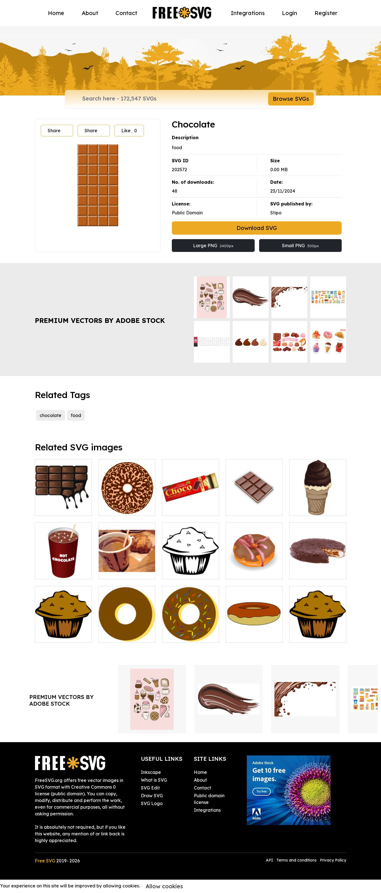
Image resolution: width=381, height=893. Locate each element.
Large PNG (213, 245)
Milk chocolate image (190, 505)
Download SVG (257, 227)
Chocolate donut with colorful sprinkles (190, 628)
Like (129, 130)
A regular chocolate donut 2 (254, 631)
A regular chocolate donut (127, 631)
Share (54, 130)
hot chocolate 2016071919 (127, 568)
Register (326, 12)
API (270, 860)
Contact (126, 12)
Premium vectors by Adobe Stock (100, 320)
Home (56, 12)
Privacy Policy (333, 860)
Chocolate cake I (123, 508)
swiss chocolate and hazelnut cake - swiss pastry (317, 564)
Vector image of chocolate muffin (317, 631)
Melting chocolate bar (63, 505)
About (90, 12)
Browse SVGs (291, 98)
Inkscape (151, 772)
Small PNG (300, 245)
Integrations (248, 12)
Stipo (275, 212)
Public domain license (209, 799)
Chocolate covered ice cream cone (318, 505)
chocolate (50, 415)
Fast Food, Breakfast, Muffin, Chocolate (190, 564)
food (76, 415)
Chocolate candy (250, 508)
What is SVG (154, 780)
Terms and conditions (296, 860)
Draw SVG (152, 795)
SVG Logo (152, 803)
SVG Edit (150, 788)
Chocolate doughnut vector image (254, 568)
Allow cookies (164, 886)
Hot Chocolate (57, 571)
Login (289, 12)
